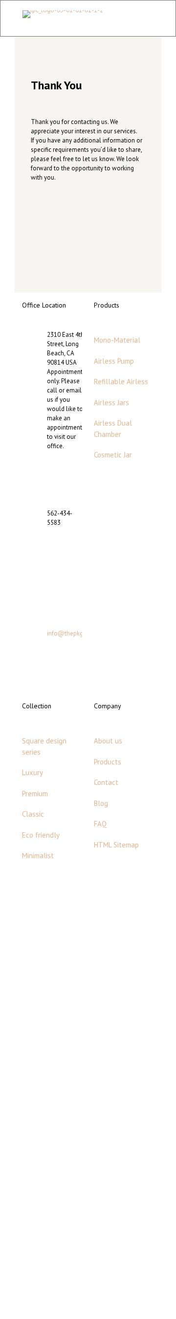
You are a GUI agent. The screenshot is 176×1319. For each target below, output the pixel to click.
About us (108, 740)
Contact (106, 782)
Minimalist (38, 855)
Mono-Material (117, 340)
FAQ (100, 823)
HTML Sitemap (116, 844)
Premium (35, 793)
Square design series (44, 746)
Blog (101, 803)
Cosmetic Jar (113, 454)
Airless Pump (114, 361)
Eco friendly (41, 835)
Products (107, 761)
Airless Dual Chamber (113, 428)
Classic (33, 814)
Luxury (32, 772)
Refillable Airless (121, 381)
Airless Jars (111, 402)
